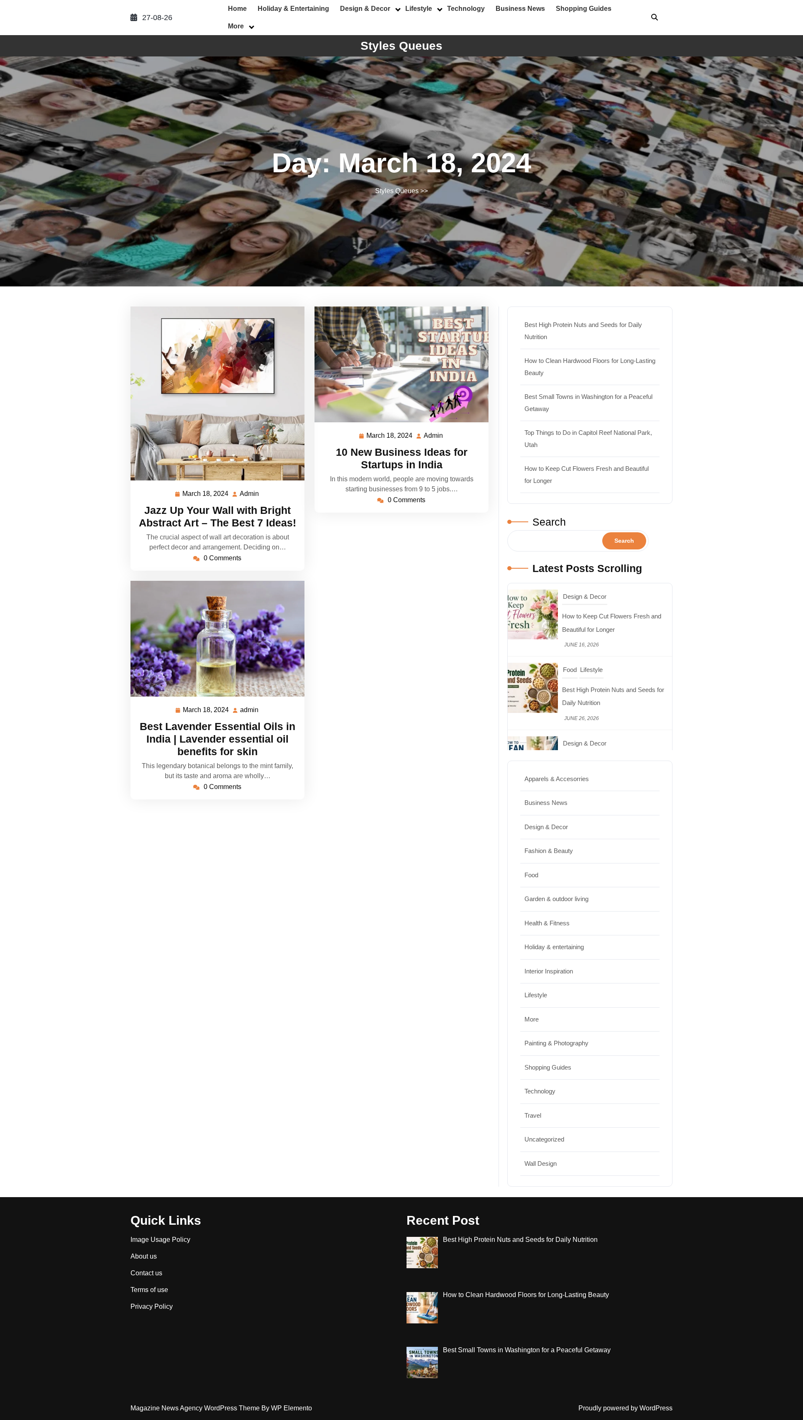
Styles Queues (401, 45)
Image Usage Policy (160, 1239)
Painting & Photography (556, 1043)
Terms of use (149, 1289)
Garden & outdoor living (556, 898)
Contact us (146, 1273)
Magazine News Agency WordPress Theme (195, 1408)
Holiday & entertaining (293, 8)
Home (237, 8)
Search (549, 522)
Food (570, 596)
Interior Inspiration (548, 971)
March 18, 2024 (205, 495)
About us (143, 1256)
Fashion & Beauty (548, 850)
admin (249, 710)
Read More (214, 393)
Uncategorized (544, 1139)
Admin (250, 494)
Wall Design (540, 1163)
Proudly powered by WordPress (625, 1408)
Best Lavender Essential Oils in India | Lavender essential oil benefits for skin (217, 738)
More (236, 26)
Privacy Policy (151, 1306)
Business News (520, 8)
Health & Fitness (547, 923)
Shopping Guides (583, 8)
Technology (466, 8)
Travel (571, 743)
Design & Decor (365, 8)
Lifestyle (418, 8)
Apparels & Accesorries (556, 778)
